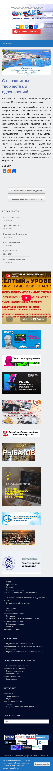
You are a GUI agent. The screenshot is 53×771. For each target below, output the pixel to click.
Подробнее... (14, 768)
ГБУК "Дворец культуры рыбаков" (25, 756)
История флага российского (14, 250)
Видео (8, 698)
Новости (9, 693)
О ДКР (8, 582)
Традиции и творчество (12, 217)
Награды (10, 587)
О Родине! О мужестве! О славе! (16, 259)
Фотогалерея (11, 608)
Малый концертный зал (16, 668)
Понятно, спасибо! (42, 764)
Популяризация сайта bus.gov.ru (20, 707)
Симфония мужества (11, 234)
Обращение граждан (15, 624)
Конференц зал (12, 674)
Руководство (11, 584)
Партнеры (10, 616)
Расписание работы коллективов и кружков (24, 646)
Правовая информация (16, 590)
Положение (11, 649)
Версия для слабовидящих (28, 31)
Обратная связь (13, 629)
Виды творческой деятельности (19, 643)
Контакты (10, 627)
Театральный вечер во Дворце (26, 190)
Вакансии (10, 611)
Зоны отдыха (11, 679)
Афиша (9, 704)
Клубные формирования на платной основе (24, 652)
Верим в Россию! (10, 242)
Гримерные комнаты (15, 671)
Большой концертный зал (17, 666)
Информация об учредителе (18, 603)
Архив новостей (12, 696)
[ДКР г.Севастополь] (26, 13)
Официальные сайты (15, 613)
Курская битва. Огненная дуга (15, 225)
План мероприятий (14, 701)
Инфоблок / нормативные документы (21, 592)
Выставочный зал (13, 676)
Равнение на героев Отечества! (26, 199)
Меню (8, 43)
